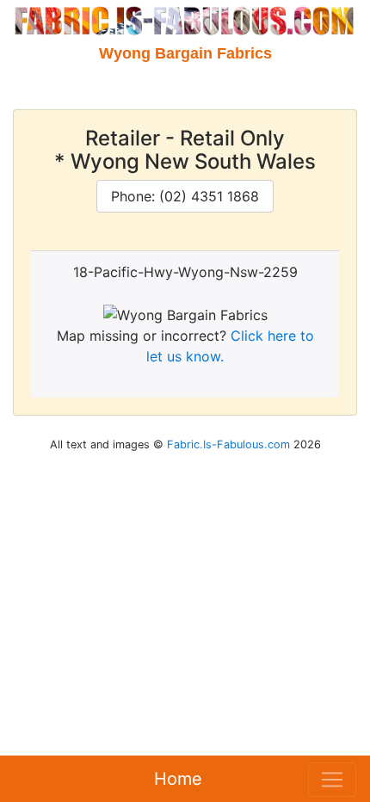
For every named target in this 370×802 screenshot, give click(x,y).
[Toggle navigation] (332, 779)
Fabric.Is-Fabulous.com (228, 444)
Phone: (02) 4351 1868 (185, 196)
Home (178, 778)
